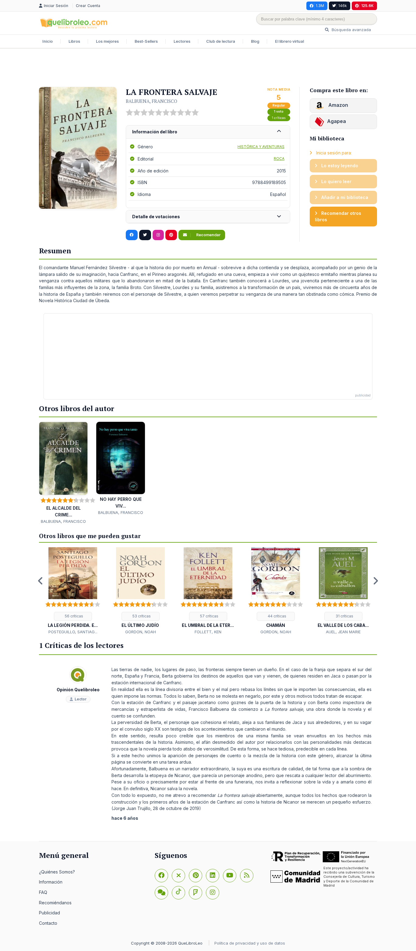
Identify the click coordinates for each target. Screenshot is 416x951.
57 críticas (208, 616)
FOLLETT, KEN (208, 631)
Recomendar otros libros (338, 216)
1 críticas (279, 118)
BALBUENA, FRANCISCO (151, 101)
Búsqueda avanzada (350, 29)
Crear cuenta (88, 5)
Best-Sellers (146, 41)
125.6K (367, 5)
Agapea (336, 121)
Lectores (182, 41)
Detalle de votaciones (156, 216)
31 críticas (344, 616)
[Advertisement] (208, 68)
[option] (73, 591)
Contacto (48, 923)
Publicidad (49, 912)
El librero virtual (289, 41)
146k (342, 5)
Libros (74, 41)
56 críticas (73, 616)
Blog (255, 41)
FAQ (43, 892)
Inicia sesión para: (333, 152)
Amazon (337, 105)
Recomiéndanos (55, 902)
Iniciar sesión (56, 5)
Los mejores (107, 41)
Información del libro (154, 131)
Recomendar (207, 235)
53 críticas (141, 616)
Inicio (47, 41)
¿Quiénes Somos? (57, 871)
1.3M (320, 5)
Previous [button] (40, 580)
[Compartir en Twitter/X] (145, 235)
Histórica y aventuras (261, 146)
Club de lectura (220, 41)
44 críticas (276, 616)
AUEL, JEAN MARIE (343, 631)
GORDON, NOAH (140, 631)
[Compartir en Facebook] (132, 235)
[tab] (208, 132)
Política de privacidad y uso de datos (249, 943)
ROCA (279, 158)
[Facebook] (161, 875)
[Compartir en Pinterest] (171, 235)
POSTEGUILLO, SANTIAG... (72, 631)
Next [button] (375, 580)
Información (50, 881)
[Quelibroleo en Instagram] (158, 235)
